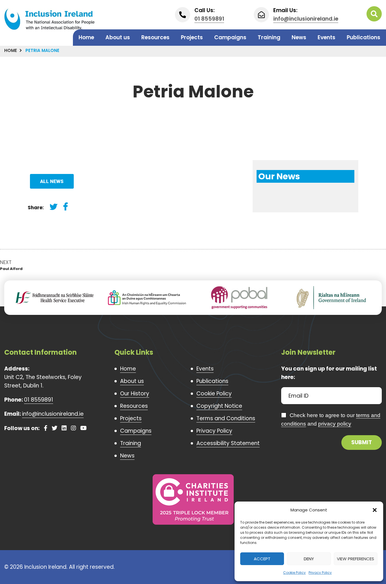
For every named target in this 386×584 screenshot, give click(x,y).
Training (269, 37)
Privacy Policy (320, 572)
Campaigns (230, 37)
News (299, 37)
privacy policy (334, 424)
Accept (262, 559)
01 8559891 (209, 19)
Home (86, 37)
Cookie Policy (294, 572)
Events (326, 37)
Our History (134, 393)
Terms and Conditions (225, 418)
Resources (155, 37)
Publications (363, 37)
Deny (309, 559)
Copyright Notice (219, 406)
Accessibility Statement (228, 443)
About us (117, 37)
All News (52, 181)
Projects (192, 37)
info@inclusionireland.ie (305, 19)
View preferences (355, 559)
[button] (375, 510)
